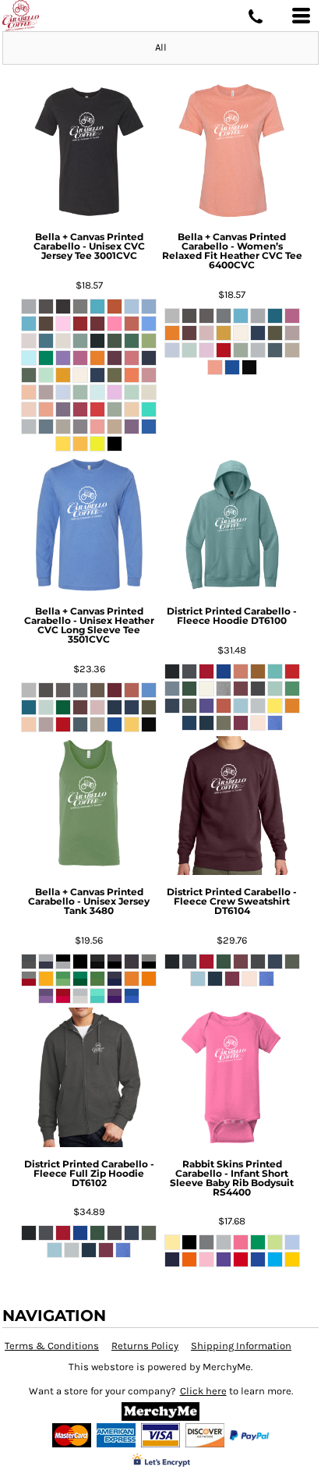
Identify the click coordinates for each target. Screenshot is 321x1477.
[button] (160, 1412)
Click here (203, 1391)
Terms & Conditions (52, 1345)
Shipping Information (241, 1345)
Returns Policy (144, 1345)
